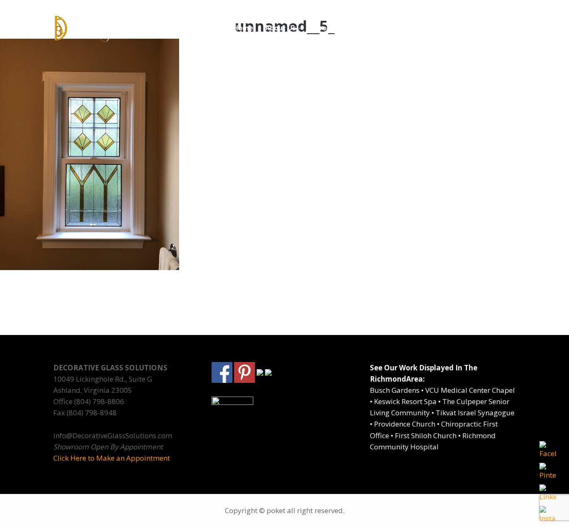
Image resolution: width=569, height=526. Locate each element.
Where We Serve (414, 27)
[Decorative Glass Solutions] (106, 28)
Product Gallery (341, 27)
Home (243, 27)
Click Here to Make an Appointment (111, 458)
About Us (280, 27)
